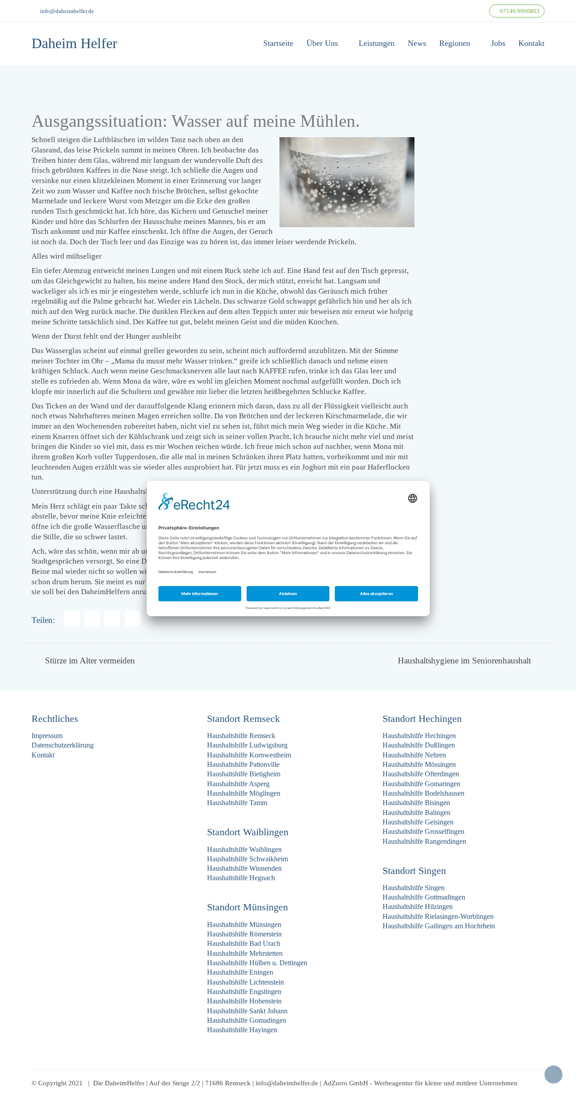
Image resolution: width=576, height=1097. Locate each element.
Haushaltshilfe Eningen (240, 972)
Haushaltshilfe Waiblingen (244, 849)
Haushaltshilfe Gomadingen (246, 1020)
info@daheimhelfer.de (67, 11)
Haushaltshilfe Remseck (241, 735)
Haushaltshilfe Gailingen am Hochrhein (438, 926)
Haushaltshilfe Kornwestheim (249, 755)
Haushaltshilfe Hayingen (242, 1030)
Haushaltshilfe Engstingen (244, 991)
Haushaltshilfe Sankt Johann (247, 1011)
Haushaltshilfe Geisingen (418, 822)
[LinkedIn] (132, 619)
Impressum (47, 735)
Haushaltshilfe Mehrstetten (245, 953)
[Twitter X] (112, 619)
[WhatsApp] (92, 619)
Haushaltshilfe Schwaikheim (247, 859)
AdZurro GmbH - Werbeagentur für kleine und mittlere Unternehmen (420, 1083)
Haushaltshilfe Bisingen (416, 802)
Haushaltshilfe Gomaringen (421, 784)
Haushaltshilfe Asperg (238, 784)
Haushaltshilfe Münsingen (244, 924)
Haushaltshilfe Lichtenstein (245, 982)
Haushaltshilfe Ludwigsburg (247, 745)
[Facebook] (72, 619)
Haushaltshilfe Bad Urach (243, 943)
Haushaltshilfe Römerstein (244, 934)
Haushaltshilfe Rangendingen (424, 841)
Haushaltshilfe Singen (413, 887)
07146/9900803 (519, 11)
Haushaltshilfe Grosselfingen (423, 831)
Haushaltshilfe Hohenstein (244, 1001)
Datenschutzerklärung (63, 745)
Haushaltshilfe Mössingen (419, 764)
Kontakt (43, 755)
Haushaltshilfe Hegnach (241, 878)
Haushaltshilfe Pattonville (243, 764)
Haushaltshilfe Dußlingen (418, 745)
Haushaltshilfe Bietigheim (243, 774)
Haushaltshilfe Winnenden (244, 868)
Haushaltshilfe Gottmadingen (423, 897)
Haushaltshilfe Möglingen (243, 793)
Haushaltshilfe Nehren (414, 755)
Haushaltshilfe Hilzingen (417, 906)
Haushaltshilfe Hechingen (419, 735)
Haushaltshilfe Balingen (416, 812)
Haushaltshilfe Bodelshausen (423, 793)
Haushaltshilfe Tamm (237, 802)
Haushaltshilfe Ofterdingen (420, 774)
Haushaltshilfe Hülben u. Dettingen (257, 963)
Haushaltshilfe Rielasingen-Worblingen (438, 916)
